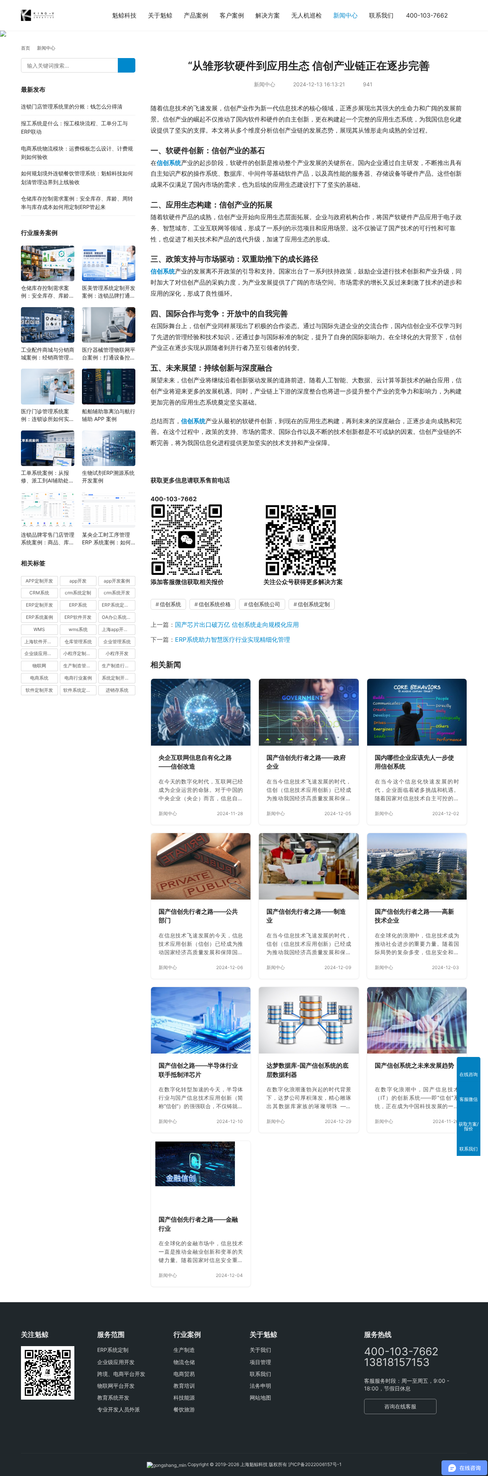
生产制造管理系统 (80, 665)
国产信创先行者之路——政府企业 (306, 762)
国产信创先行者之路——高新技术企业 (414, 916)
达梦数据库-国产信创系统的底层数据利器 (307, 1070)
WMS (39, 629)
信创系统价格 (215, 604)
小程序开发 (117, 653)
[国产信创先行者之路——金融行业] (200, 1174)
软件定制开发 (39, 690)
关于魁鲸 (160, 15)
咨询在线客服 (400, 1406)
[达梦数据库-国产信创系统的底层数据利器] (308, 1020)
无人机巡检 (306, 15)
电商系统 (39, 678)
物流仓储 (184, 1362)
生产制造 (184, 1350)
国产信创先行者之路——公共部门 (198, 916)
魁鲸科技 (124, 15)
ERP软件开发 (78, 617)
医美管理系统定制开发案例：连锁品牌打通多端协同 (108, 292)
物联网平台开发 (116, 1385)
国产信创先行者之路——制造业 (306, 916)
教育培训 (184, 1385)
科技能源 (184, 1397)
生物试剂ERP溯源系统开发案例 (108, 476)
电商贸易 (184, 1374)
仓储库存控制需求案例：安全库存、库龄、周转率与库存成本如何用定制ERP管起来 (47, 292)
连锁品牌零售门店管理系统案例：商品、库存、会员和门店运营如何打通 (47, 538)
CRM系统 (39, 593)
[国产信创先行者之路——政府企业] (308, 712)
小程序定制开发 (79, 653)
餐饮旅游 (184, 1409)
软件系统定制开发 (80, 690)
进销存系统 (117, 690)
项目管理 (260, 1362)
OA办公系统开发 (118, 617)
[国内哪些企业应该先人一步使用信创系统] (417, 712)
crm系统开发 (117, 593)
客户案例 (232, 15)
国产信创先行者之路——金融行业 (198, 1223)
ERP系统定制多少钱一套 (118, 605)
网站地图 (260, 1397)
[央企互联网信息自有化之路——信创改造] (200, 712)
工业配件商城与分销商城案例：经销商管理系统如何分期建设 (47, 353)
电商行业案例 (78, 678)
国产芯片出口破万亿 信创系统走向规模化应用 (237, 624)
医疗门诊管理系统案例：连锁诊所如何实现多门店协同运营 (47, 415)
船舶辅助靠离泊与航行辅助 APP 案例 (108, 415)
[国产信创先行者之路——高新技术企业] (417, 866)
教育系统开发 (113, 1397)
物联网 (39, 665)
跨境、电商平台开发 (121, 1374)
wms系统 (78, 629)
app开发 (78, 580)
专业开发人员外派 (118, 1409)
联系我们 (381, 15)
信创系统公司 (264, 604)
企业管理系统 (117, 641)
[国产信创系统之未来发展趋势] (417, 1020)
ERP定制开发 (39, 605)
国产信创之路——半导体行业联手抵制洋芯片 (198, 1070)
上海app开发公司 (118, 629)
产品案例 (196, 15)
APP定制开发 (39, 580)
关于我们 (260, 1350)
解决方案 (267, 15)
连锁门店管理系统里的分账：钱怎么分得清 (71, 106)
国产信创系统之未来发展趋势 (414, 1065)
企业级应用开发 (116, 1362)
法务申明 (260, 1385)
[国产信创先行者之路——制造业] (308, 866)
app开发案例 (117, 580)
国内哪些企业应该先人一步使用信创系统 (414, 762)
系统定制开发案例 (118, 678)
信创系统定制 (314, 604)
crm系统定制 (78, 593)
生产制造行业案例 (118, 665)
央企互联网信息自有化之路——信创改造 (195, 762)
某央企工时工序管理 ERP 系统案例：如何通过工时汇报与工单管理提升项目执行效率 (108, 538)
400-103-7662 (427, 15)
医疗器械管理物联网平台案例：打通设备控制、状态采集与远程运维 (108, 353)
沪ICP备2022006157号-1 (315, 1464)
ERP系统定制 (112, 1350)
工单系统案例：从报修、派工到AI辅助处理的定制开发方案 (47, 476)
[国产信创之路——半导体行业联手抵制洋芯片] (200, 1020)
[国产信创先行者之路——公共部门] (200, 866)
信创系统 (169, 163)
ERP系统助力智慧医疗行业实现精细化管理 (232, 639)
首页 (25, 48)
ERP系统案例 (39, 617)
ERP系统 (78, 605)
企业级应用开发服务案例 (41, 653)
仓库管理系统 (78, 641)
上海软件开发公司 (41, 641)
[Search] (126, 65)
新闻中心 (345, 15)
